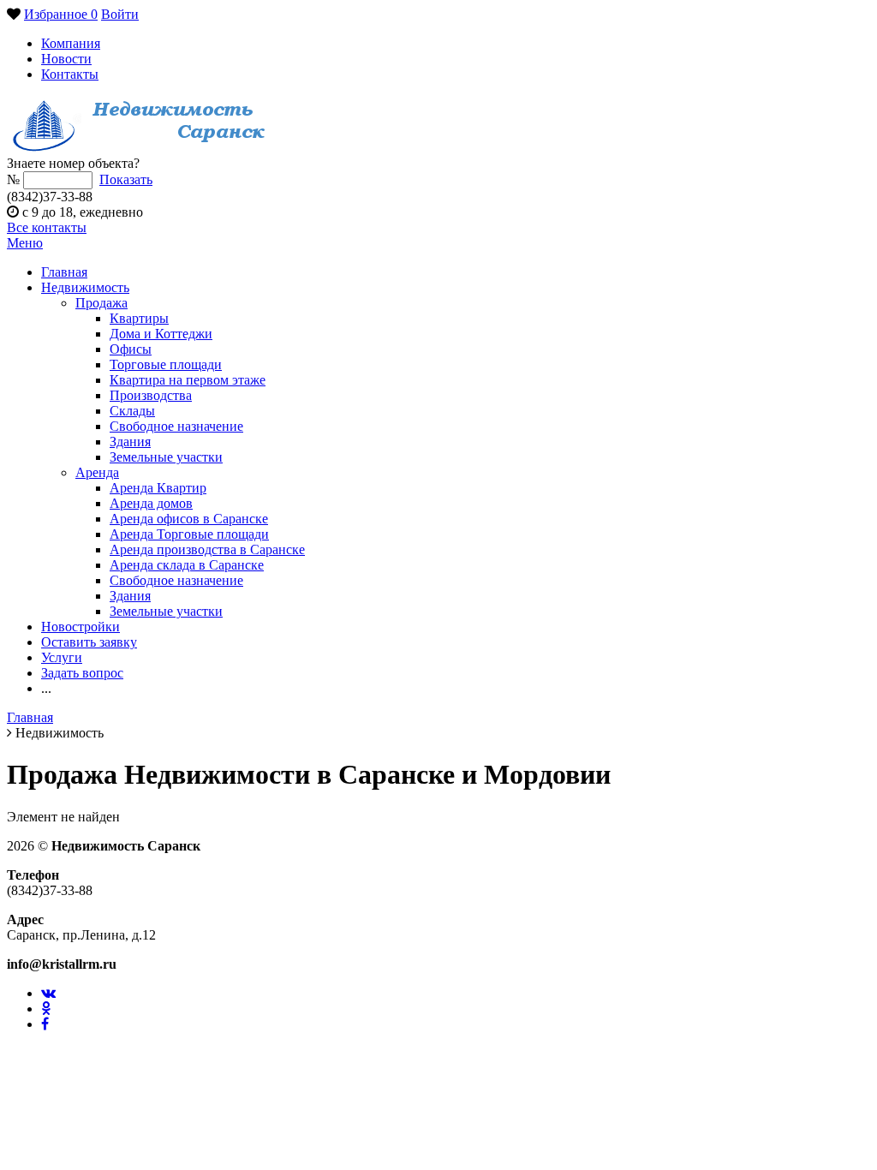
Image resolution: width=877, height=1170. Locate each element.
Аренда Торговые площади (189, 534)
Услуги (61, 657)
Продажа (101, 302)
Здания (130, 441)
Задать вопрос (82, 673)
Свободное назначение (176, 426)
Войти (120, 14)
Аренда (97, 472)
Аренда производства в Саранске (207, 549)
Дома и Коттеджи (161, 333)
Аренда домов (151, 503)
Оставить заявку (89, 642)
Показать (125, 179)
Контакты (69, 74)
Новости (66, 58)
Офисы (131, 349)
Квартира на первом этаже (187, 380)
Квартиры (139, 318)
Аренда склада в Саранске (187, 565)
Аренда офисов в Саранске (189, 518)
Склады (132, 410)
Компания (70, 43)
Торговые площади (166, 364)
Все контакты (47, 227)
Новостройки (80, 626)
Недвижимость (85, 287)
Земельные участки (166, 457)
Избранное (61, 14)
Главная (64, 272)
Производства (151, 395)
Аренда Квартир (158, 488)
